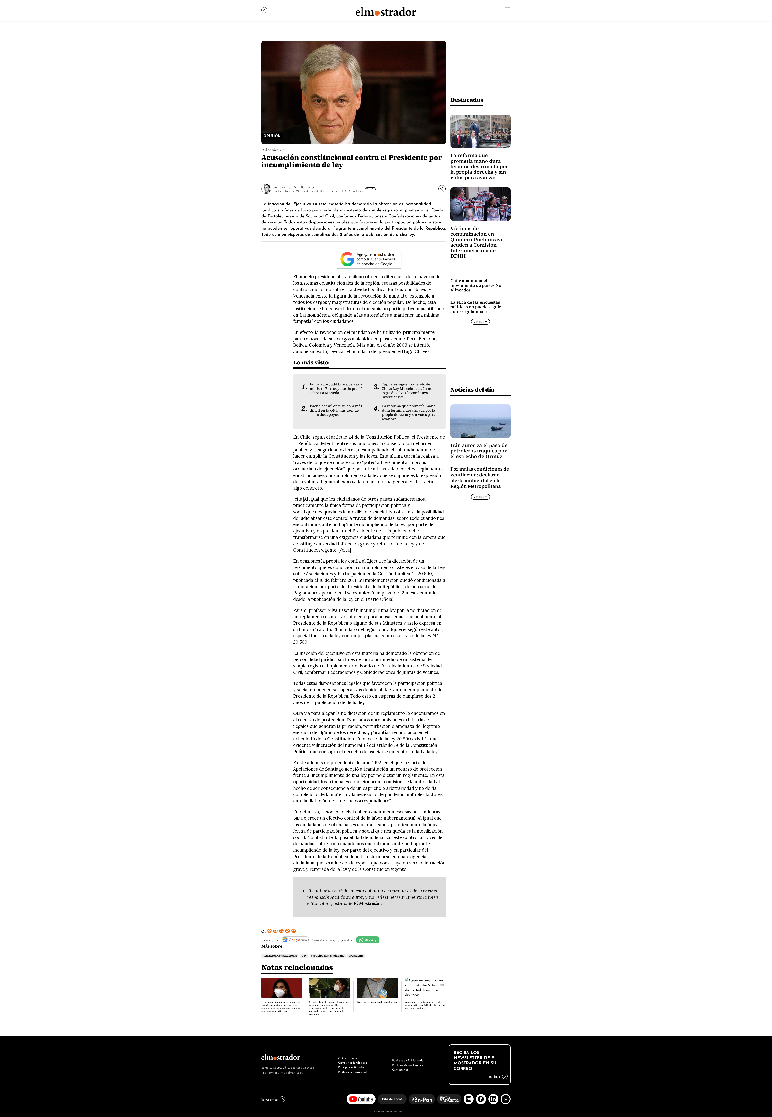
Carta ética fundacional (353, 1062)
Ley (304, 956)
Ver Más (369, 189)
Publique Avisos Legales (407, 1064)
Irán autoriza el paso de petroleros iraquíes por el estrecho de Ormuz (479, 451)
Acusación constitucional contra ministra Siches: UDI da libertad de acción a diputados (425, 1005)
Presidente (356, 956)
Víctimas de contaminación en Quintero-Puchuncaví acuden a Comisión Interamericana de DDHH (476, 242)
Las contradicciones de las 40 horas (377, 1002)
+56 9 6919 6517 (270, 1072)
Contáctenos (400, 1069)
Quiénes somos (347, 1058)
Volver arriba (269, 1099)
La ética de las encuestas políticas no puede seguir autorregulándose (475, 306)
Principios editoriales (351, 1067)
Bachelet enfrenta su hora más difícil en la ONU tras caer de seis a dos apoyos (336, 410)
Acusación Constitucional (280, 956)
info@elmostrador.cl (292, 1072)
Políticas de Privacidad (352, 1071)
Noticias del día (472, 389)
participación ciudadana (327, 956)
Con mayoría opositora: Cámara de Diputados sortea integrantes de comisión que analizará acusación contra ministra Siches (280, 1006)
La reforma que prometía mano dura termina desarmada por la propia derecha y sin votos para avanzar (408, 412)
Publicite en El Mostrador (408, 1060)
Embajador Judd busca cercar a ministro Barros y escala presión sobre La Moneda (337, 388)
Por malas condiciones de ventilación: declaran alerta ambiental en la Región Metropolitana (479, 477)
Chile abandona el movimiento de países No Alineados (475, 285)
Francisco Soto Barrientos (297, 187)
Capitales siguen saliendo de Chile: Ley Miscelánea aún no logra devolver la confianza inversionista (407, 390)
